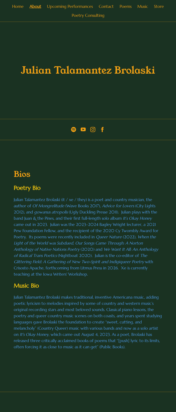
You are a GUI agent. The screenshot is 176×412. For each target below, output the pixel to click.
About (35, 6)
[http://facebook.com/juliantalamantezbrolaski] (102, 129)
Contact (106, 6)
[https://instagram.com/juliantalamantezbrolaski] (92, 129)
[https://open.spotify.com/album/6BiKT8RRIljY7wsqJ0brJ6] (73, 129)
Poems (126, 6)
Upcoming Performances (70, 6)
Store (159, 6)
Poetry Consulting (88, 15)
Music (142, 6)
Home (18, 6)
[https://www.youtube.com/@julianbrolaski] (83, 129)
